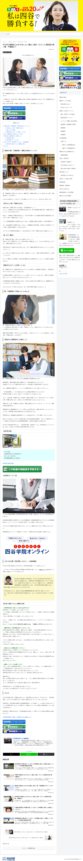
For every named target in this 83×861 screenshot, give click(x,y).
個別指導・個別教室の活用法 (68, 124)
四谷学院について (64, 172)
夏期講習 (63, 131)
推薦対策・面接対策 (64, 185)
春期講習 (63, 128)
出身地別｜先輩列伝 (7, 52)
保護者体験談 (64, 155)
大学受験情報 (62, 138)
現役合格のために (65, 104)
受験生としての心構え (65, 100)
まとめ (5, 146)
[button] (81, 34)
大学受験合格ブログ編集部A (21, 738)
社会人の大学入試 (64, 189)
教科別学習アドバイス (66, 117)
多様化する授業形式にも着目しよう (12, 136)
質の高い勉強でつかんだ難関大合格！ (15, 144)
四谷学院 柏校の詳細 (8, 463)
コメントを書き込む (28, 848)
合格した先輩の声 (64, 158)
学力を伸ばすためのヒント (68, 165)
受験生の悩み (62, 97)
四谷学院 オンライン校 (11, 140)
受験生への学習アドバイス (66, 111)
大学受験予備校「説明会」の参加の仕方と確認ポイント (17, 717)
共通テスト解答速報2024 (68, 148)
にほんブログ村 (63, 273)
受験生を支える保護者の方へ (67, 151)
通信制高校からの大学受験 (66, 192)
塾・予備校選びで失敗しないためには (13, 134)
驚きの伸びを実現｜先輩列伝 (68, 168)
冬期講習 (63, 134)
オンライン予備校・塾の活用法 (69, 121)
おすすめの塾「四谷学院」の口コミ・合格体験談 (16, 142)
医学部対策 (62, 182)
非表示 (17, 122)
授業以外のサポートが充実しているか (15, 132)
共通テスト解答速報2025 (68, 144)
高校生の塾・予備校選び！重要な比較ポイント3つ (16, 126)
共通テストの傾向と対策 (65, 178)
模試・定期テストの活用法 (68, 114)
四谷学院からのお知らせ (67, 175)
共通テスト (64, 141)
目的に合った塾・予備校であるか (14, 128)
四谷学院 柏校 (9, 138)
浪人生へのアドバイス (66, 107)
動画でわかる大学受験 (65, 195)
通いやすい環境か (10, 130)
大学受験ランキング (63, 267)
